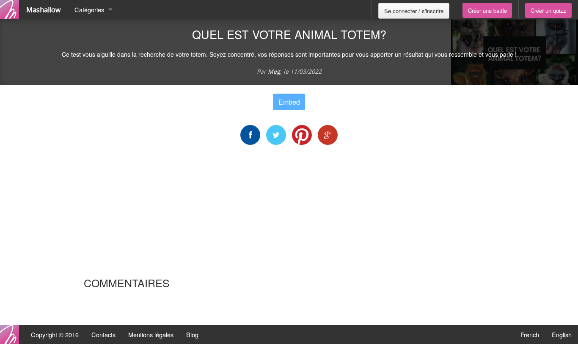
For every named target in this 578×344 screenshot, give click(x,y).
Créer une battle (487, 10)
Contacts (103, 334)
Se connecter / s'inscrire (413, 11)
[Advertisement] (289, 210)
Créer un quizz (548, 10)
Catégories (89, 9)
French (529, 334)
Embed (289, 102)
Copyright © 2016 (55, 334)
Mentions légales (150, 334)
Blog (192, 334)
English (562, 334)
